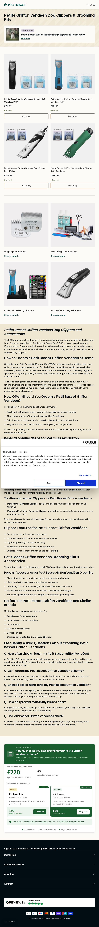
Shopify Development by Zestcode (57, 919)
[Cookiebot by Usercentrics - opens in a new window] (84, 442)
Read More (25, 38)
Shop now (40, 812)
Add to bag (26, 116)
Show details (85, 475)
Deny (49, 483)
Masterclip (39, 919)
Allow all (81, 483)
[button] (91, 5)
